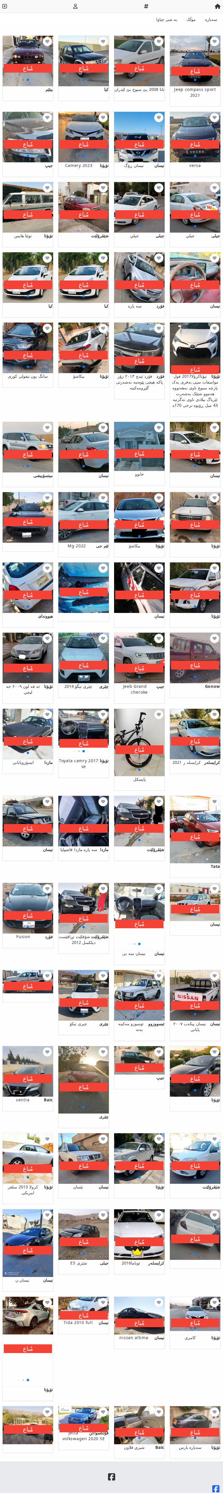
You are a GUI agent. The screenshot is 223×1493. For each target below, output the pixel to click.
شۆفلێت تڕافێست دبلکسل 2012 (84, 939)
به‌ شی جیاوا (166, 19)
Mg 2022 (88, 545)
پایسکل (139, 779)
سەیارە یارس (199, 1447)
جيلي (203, 235)
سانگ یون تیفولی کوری (28, 376)
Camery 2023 (87, 165)
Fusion (34, 936)
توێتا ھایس (33, 235)
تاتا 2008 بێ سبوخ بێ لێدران (139, 89)
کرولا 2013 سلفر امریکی (30, 1189)
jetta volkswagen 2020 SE (85, 1435)
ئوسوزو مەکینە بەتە (141, 1026)
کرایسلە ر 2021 (196, 762)
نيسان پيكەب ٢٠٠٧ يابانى (196, 1026)
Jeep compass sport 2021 (195, 92)
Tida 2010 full (86, 1322)
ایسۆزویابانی (32, 762)
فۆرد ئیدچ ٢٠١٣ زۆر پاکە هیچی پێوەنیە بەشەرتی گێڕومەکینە (140, 382)
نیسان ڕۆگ (144, 165)
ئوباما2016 (143, 1263)
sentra (34, 1099)
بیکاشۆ (91, 376)
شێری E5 (89, 1263)
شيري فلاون (144, 1447)
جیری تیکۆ (89, 1023)
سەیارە (211, 19)
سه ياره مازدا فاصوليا (84, 849)
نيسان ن (34, 1280)
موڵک (191, 19)
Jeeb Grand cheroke (143, 689)
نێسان (91, 1187)
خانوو (139, 474)
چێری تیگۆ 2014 (86, 686)
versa (195, 165)
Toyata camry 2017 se (84, 763)
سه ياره (146, 306)
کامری (202, 1337)
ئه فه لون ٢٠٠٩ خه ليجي (29, 689)
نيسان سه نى (143, 953)
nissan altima (141, 1337)
